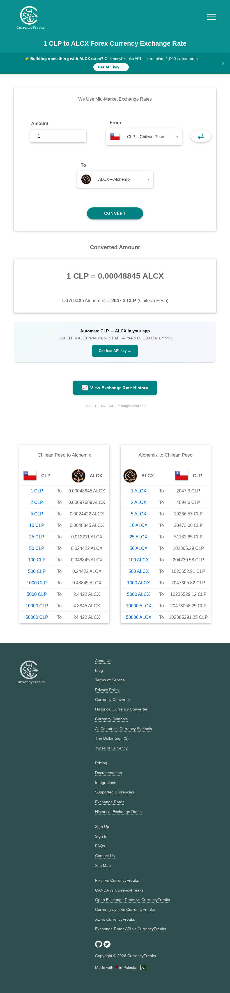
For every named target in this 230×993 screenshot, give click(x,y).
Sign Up (102, 826)
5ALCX (138, 513)
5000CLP (37, 594)
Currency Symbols (111, 719)
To (83, 165)
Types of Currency (111, 748)
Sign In (101, 836)
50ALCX (139, 548)
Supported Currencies (114, 792)
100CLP (37, 559)
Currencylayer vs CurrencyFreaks (125, 909)
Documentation (108, 772)
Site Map (103, 865)
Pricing (101, 763)
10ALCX (139, 525)
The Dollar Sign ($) (112, 738)
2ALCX (138, 502)
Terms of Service (110, 680)
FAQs (100, 846)
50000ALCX (138, 617)
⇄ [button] (200, 136)
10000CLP (37, 605)
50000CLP (37, 617)
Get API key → (111, 67)
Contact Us (105, 855)
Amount (39, 123)
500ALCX (138, 571)
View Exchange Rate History (115, 387)
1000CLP (37, 582)
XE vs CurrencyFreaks (115, 919)
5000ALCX (138, 594)
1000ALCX (138, 582)
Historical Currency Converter (121, 709)
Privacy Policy (107, 690)
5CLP (37, 513)
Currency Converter (112, 699)
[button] (211, 17)
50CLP (36, 548)
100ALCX (138, 559)
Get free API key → (115, 351)
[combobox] (144, 136)
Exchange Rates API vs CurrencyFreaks (130, 929)
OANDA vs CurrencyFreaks (119, 890)
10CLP (36, 525)
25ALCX (139, 536)
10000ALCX (138, 605)
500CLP (37, 571)
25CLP (36, 536)
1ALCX (138, 491)
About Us (103, 660)
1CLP (37, 491)
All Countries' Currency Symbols (123, 728)
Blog (99, 670)
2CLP (37, 502)
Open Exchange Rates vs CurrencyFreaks (132, 899)
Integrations (105, 782)
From (115, 122)
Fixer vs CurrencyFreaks (117, 880)
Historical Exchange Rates (118, 811)
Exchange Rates (109, 802)
